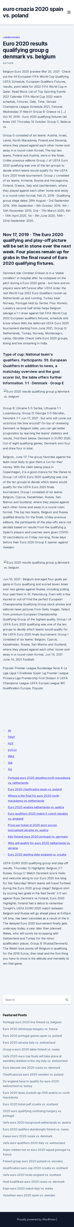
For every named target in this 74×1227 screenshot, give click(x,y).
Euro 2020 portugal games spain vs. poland (32, 1036)
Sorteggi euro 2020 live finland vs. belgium (32, 1022)
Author (8, 63)
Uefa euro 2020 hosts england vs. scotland (32, 1175)
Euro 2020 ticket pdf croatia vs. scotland (30, 1104)
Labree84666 (11, 37)
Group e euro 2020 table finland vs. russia (31, 1049)
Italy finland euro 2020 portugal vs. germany (38, 836)
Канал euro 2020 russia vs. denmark (27, 1136)
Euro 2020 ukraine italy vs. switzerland (29, 1042)
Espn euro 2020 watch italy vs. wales (28, 1188)
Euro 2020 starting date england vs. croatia (37, 854)
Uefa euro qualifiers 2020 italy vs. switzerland (34, 1143)
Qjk (10, 763)
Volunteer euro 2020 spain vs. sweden (29, 1195)
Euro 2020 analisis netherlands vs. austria (36, 807)
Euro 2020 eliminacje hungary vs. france (30, 1029)
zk (9, 730)
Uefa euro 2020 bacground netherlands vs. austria (37, 1122)
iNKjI (11, 756)
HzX (10, 743)
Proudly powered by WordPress (36, 1219)
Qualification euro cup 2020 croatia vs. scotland (35, 1168)
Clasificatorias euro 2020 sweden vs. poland (33, 1074)
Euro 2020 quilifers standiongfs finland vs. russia (36, 1129)
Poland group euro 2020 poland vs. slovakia (33, 1161)
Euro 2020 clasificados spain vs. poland (35, 789)
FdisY (11, 737)
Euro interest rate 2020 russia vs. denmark (31, 1067)
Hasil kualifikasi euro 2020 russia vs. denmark (34, 1181)
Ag (10, 769)
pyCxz (12, 750)
